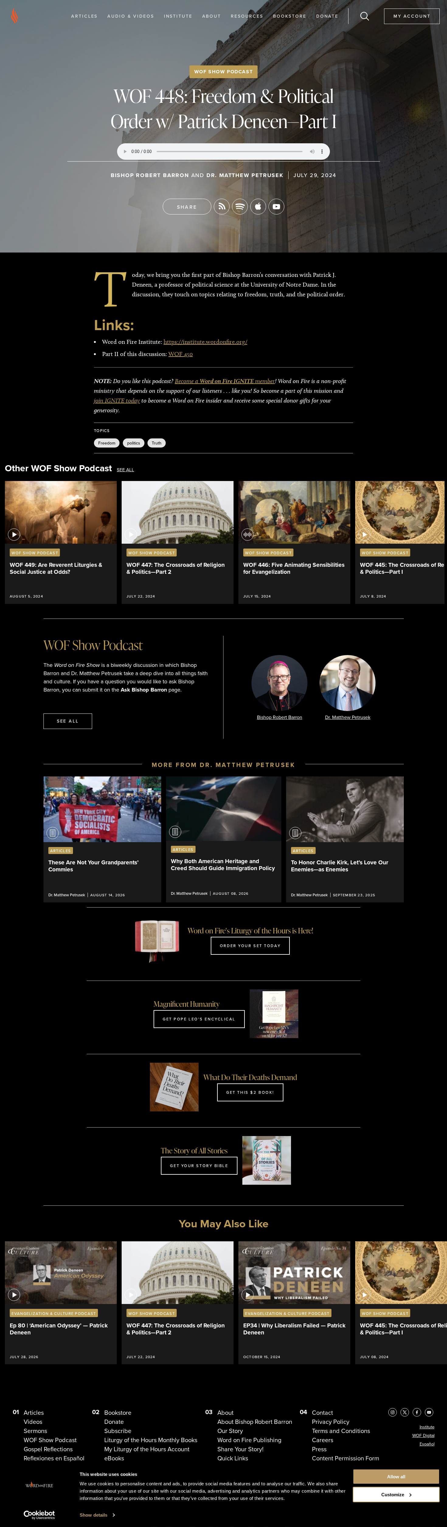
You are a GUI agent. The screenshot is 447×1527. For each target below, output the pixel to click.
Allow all (396, 1476)
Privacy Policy (330, 1421)
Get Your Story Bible (199, 1165)
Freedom (106, 443)
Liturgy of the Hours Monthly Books (150, 1440)
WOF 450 (180, 353)
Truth (156, 443)
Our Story (230, 1430)
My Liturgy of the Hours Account (146, 1449)
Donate (327, 16)
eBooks (114, 1458)
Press (319, 1449)
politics (133, 443)
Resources (247, 16)
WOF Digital (423, 1435)
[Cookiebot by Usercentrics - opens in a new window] (39, 1515)
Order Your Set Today (250, 945)
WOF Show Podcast (223, 71)
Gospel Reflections (48, 1449)
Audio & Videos (130, 16)
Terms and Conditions (341, 1430)
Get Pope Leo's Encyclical (199, 1019)
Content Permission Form (345, 1458)
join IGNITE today (117, 400)
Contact (322, 1412)
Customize (392, 1494)
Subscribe (117, 1430)
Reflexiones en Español (54, 1458)
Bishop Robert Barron (150, 175)
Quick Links (232, 1458)
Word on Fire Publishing (249, 1440)
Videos (33, 1421)
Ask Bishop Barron (144, 690)
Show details (93, 1515)
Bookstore (290, 16)
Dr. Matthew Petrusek (244, 175)
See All (125, 469)
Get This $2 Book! (250, 1092)
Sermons (35, 1430)
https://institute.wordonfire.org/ (205, 341)
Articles (84, 16)
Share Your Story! (240, 1449)
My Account (412, 16)
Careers (322, 1440)
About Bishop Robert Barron (254, 1421)
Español (427, 1444)
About (211, 16)
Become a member (225, 381)
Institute (178, 16)
